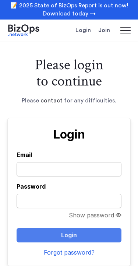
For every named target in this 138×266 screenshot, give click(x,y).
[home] (29, 31)
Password (31, 186)
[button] (122, 30)
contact (51, 101)
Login (83, 30)
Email (24, 154)
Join (104, 30)
